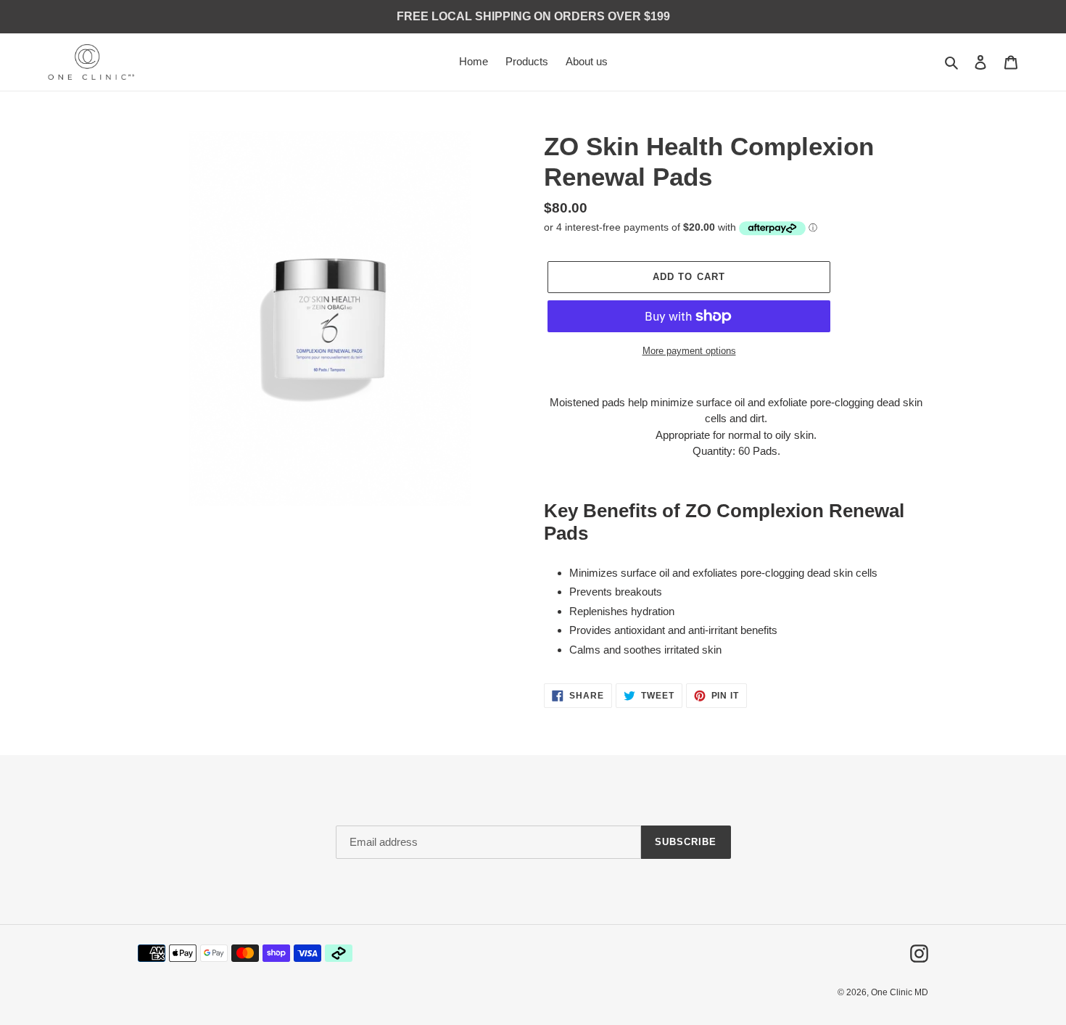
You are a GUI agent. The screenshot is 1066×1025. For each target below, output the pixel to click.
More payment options (689, 350)
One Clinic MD (899, 992)
